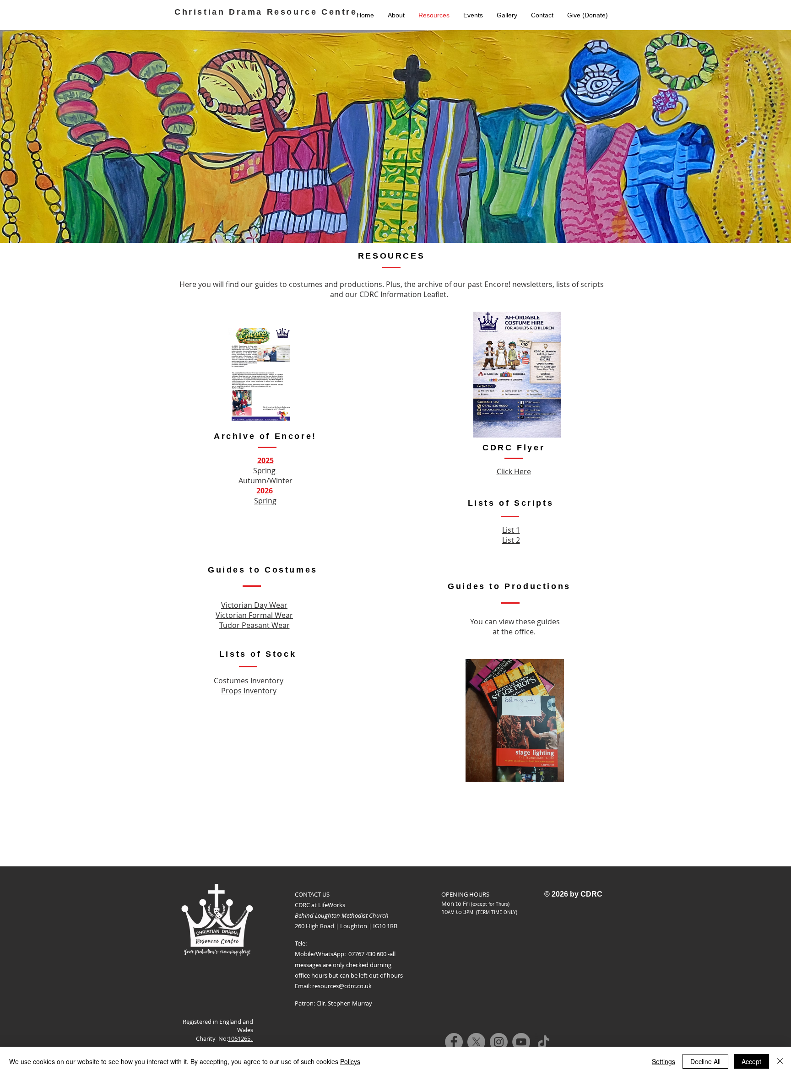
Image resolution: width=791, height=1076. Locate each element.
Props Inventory (248, 691)
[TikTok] (544, 1042)
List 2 (511, 540)
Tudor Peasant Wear (254, 625)
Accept (751, 1061)
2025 (265, 460)
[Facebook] (454, 1042)
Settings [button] (663, 1061)
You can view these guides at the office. (515, 626)
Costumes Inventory (248, 681)
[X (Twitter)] (476, 1042)
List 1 (511, 530)
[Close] (780, 1061)
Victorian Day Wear (254, 605)
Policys (350, 1061)
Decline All (705, 1061)
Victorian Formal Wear (254, 615)
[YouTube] (521, 1042)
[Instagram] (499, 1042)
